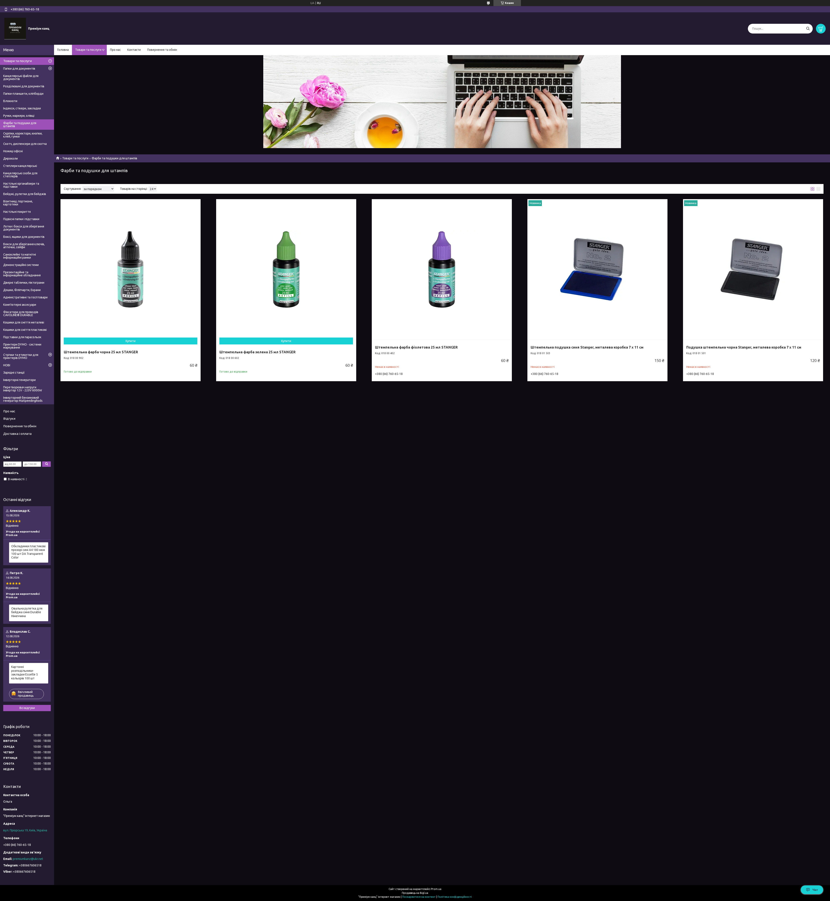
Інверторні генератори (19, 380)
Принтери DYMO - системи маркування (22, 346)
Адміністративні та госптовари (25, 297)
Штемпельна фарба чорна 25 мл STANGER (101, 352)
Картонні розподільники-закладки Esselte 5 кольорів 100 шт (24, 672)
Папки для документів (19, 68)
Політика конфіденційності (454, 896)
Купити (131, 341)
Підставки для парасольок (22, 337)
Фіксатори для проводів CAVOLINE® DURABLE (20, 313)
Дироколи (10, 158)
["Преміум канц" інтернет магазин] (15, 28)
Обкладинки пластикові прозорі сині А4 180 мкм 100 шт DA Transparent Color (28, 551)
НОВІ (6, 365)
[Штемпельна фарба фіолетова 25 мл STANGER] (442, 269)
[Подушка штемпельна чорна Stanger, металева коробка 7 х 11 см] (753, 269)
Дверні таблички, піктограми (23, 282)
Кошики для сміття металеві (23, 322)
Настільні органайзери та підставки (21, 185)
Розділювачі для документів (23, 86)
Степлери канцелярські (20, 166)
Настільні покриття (17, 211)
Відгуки (9, 418)
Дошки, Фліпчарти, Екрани (22, 290)
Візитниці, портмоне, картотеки (18, 203)
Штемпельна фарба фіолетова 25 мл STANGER (416, 347)
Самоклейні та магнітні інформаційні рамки (19, 256)
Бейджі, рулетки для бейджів (24, 194)
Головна (63, 49)
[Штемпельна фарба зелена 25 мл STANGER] (286, 269)
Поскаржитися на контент (419, 896)
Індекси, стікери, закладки (22, 108)
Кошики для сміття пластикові (25, 329)
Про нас (115, 49)
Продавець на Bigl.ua (415, 892)
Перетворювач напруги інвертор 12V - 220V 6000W (22, 389)
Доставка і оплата (17, 433)
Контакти (134, 49)
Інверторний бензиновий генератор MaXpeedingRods (23, 399)
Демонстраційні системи (21, 265)
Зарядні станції (14, 372)
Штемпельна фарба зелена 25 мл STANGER (257, 352)
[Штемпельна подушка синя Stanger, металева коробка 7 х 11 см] (597, 269)
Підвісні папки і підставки (21, 219)
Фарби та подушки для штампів (19, 124)
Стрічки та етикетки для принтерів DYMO (20, 356)
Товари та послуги (88, 49)
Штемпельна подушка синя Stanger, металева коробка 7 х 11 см (587, 347)
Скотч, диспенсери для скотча (25, 144)
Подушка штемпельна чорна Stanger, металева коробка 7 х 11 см (743, 347)
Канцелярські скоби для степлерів (20, 174)
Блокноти (10, 101)
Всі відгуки (27, 708)
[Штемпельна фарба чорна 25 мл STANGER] (131, 269)
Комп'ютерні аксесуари (19, 304)
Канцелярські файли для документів (20, 77)
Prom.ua (436, 889)
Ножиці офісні (13, 151)
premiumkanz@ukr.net (28, 859)
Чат (815, 889)
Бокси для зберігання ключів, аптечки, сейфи (24, 245)
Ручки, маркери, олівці (18, 115)
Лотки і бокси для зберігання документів (23, 228)
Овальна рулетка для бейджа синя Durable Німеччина (26, 612)
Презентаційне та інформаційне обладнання (22, 273)
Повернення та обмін (162, 49)
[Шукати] (808, 29)
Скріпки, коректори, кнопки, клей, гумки (22, 135)
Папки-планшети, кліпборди (23, 93)
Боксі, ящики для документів (24, 236)
